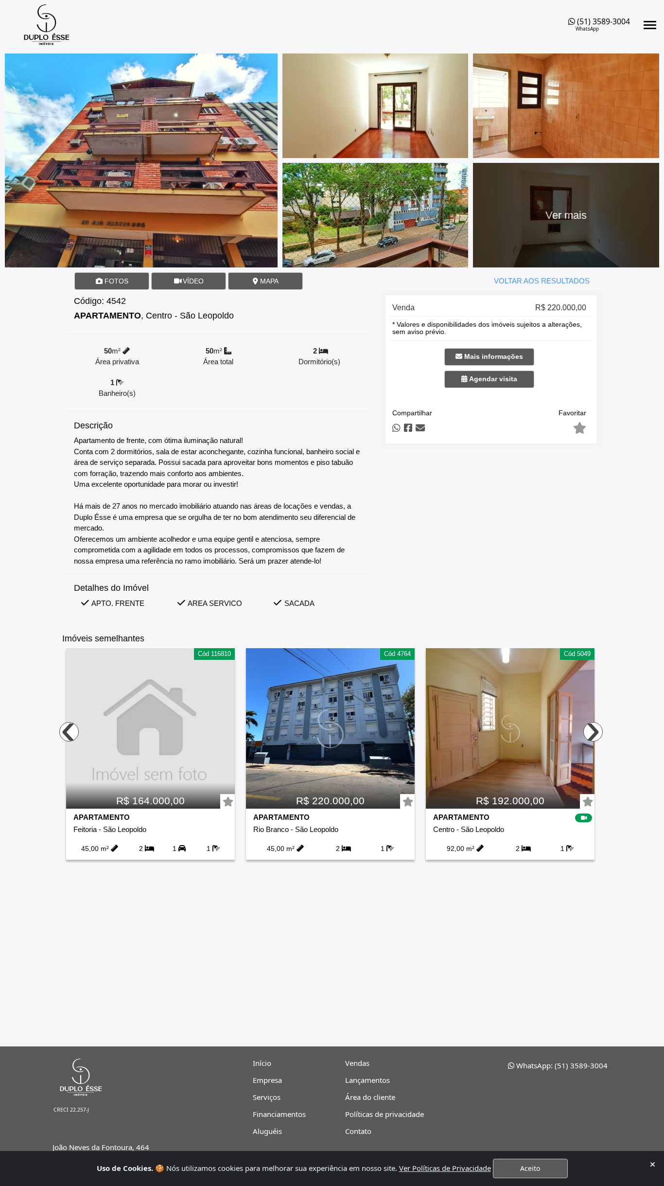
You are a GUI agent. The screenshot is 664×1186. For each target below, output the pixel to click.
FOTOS (115, 281)
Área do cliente (370, 1097)
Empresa (267, 1080)
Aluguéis (267, 1131)
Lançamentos (367, 1080)
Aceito (530, 1168)
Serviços (266, 1097)
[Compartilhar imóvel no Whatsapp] (396, 428)
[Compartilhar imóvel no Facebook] (408, 428)
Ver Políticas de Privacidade (445, 1168)
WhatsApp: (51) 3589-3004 (561, 1065)
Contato (358, 1131)
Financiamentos (279, 1114)
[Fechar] (652, 1164)
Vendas (357, 1063)
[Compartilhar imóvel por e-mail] (420, 428)
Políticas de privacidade (384, 1114)
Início (262, 1063)
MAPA (268, 281)
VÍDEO (192, 281)
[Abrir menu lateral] (650, 25)
